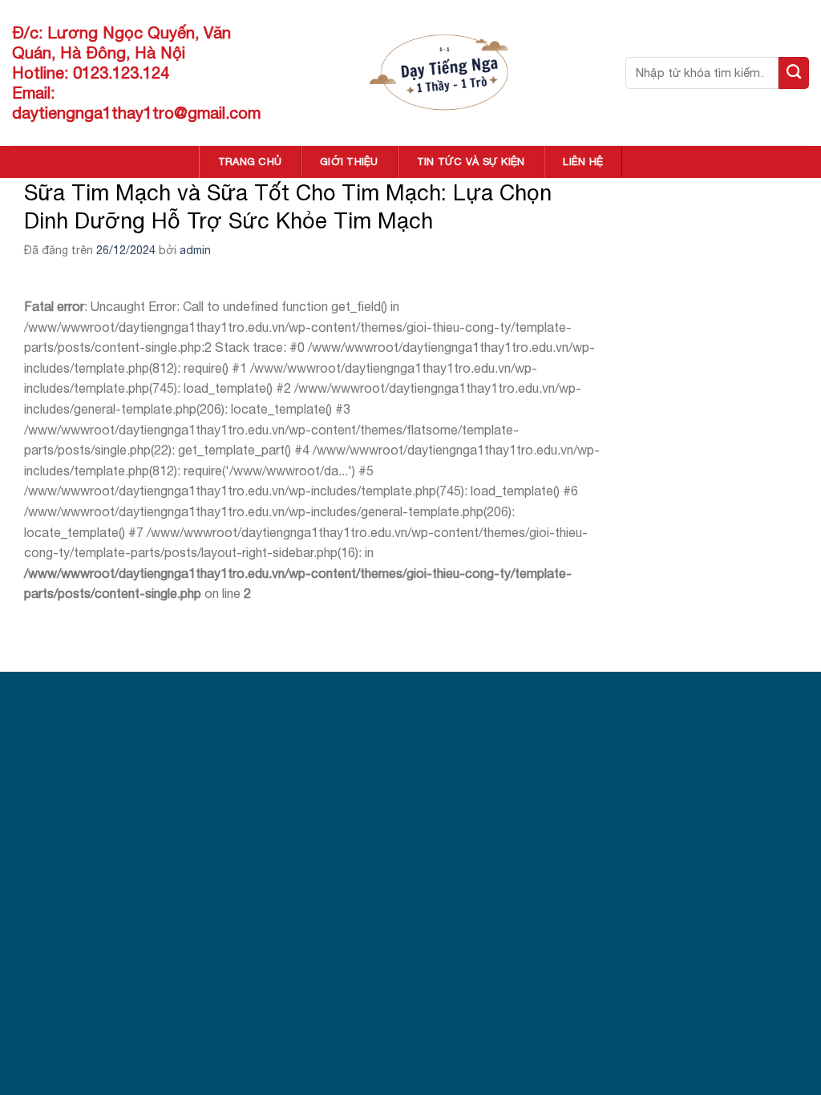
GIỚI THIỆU (349, 162)
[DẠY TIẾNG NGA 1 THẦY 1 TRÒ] (442, 72)
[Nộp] (794, 73)
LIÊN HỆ (583, 162)
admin (195, 250)
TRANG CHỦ (249, 162)
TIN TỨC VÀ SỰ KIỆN (471, 162)
